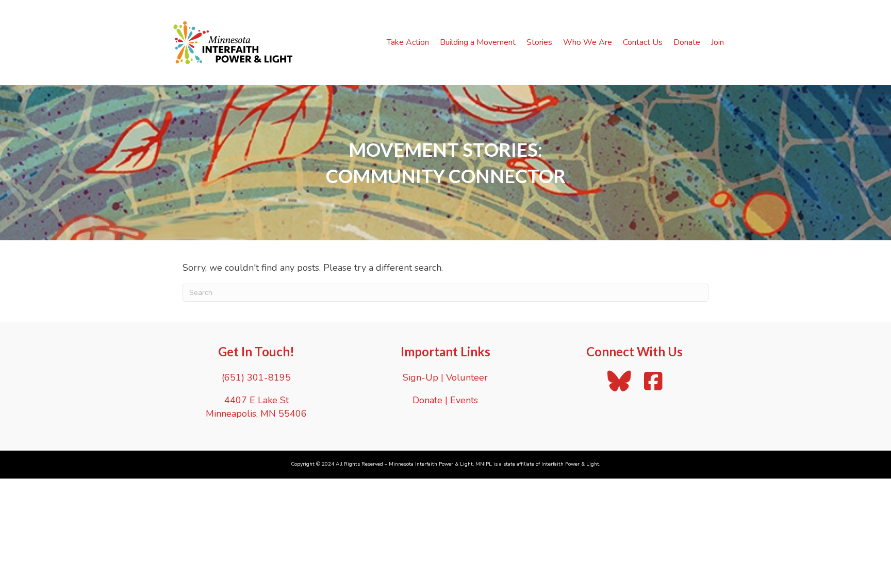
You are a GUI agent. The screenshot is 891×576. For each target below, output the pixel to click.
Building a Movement (478, 42)
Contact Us (643, 42)
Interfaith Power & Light (570, 464)
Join (717, 42)
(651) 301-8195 (256, 377)
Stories (539, 42)
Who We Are (587, 42)
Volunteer (467, 377)
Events (464, 400)
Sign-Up (420, 377)
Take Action (408, 42)
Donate (686, 42)
